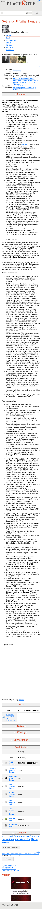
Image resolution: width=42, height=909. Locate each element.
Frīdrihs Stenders (12, 763)
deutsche (21, 86)
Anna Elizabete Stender (12, 786)
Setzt (8, 38)
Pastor (15, 82)
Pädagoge (22, 82)
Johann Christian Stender (12, 794)
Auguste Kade (12, 819)
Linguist (36, 80)
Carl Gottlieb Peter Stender (11, 811)
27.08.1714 (17, 70)
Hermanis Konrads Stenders (12, 770)
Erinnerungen (11, 40)
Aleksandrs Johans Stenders (13, 778)
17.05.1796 (17, 71)
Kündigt (9, 45)
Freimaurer (17, 80)
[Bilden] (27, 63)
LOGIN (39, 1)
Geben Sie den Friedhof (10, 871)
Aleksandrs (25, 144)
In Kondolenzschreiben (10, 865)
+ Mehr (38, 852)
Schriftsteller (31, 82)
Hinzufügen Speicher (10, 847)
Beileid (8, 43)
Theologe (16, 84)
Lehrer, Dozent (27, 80)
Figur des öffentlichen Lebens (23, 79)
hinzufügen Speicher (9, 869)
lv (39, 66)
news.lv (21, 700)
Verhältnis (9, 47)
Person (8, 35)
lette (15, 86)
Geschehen (10, 50)
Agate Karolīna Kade (12, 802)
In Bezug (21, 752)
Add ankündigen (7, 867)
